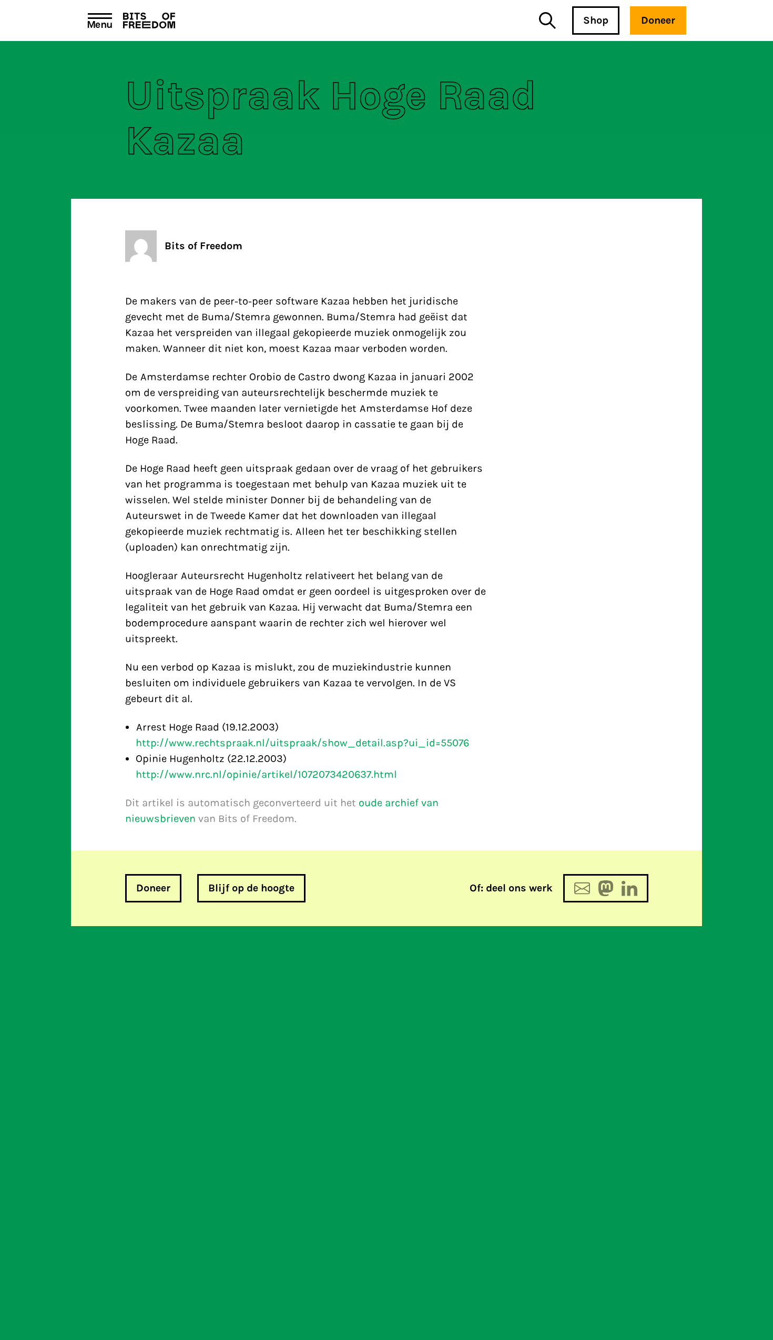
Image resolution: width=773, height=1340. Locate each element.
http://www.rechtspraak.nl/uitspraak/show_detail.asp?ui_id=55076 (302, 743)
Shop (595, 20)
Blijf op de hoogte (251, 888)
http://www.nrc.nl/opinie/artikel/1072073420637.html (266, 774)
